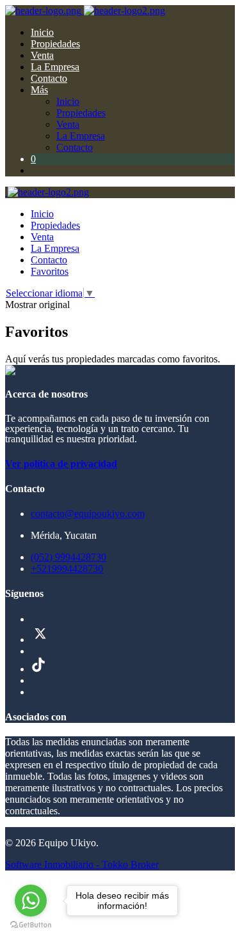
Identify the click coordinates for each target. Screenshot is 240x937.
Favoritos (49, 271)
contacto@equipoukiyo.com (88, 513)
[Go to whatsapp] (31, 901)
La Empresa (55, 66)
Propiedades (55, 43)
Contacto (49, 78)
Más (39, 89)
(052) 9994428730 (68, 557)
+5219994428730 (67, 568)
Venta (42, 55)
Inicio (42, 32)
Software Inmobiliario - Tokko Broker (82, 864)
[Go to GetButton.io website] (30, 924)
